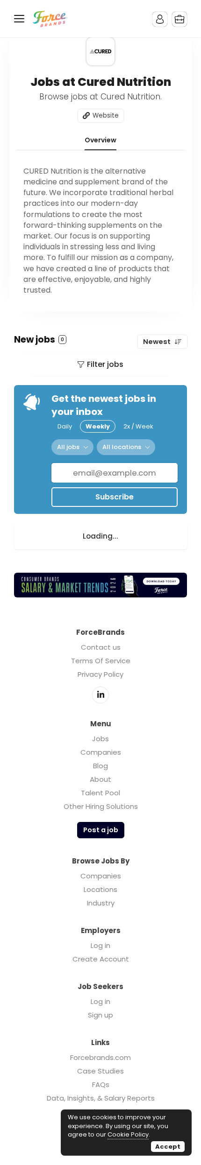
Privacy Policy (100, 674)
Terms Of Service (100, 661)
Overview (100, 140)
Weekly (98, 426)
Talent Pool (100, 793)
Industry (101, 903)
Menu (21, 19)
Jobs (100, 739)
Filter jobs (105, 364)
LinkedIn (100, 695)
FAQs (100, 1084)
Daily (64, 426)
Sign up (100, 1015)
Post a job (100, 830)
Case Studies (100, 1071)
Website (106, 115)
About (100, 779)
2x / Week (138, 426)
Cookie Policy (128, 1134)
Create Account (100, 959)
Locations (100, 889)
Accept (167, 1146)
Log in (100, 945)
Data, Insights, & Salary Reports (101, 1098)
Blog (100, 766)
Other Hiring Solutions (101, 806)
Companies (100, 752)
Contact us (101, 647)
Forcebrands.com (100, 1057)
